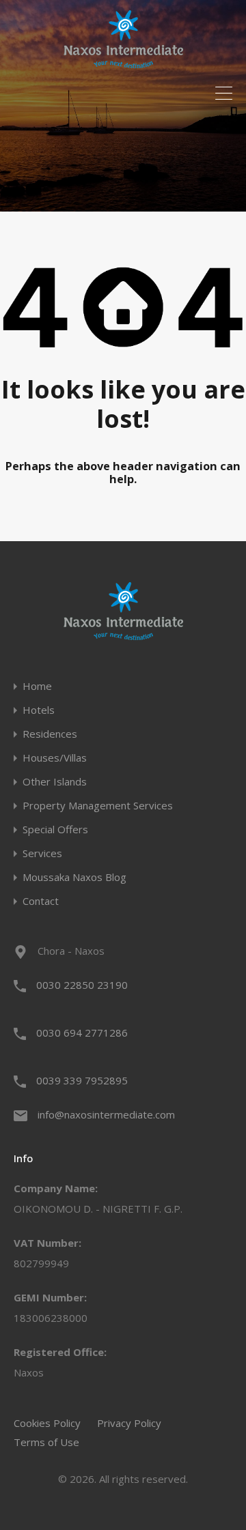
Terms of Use (46, 1442)
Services (42, 853)
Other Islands (55, 782)
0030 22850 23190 (82, 985)
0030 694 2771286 (82, 1032)
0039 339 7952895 (82, 1080)
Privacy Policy (129, 1423)
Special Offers (55, 829)
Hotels (39, 710)
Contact (41, 901)
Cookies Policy (47, 1423)
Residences (50, 734)
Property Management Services (98, 805)
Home (37, 686)
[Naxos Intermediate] (123, 62)
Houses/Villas (55, 758)
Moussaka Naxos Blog (74, 877)
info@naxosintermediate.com (106, 1114)
